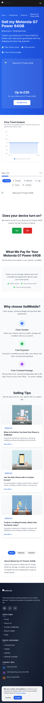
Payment (31, 553)
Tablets (7, 649)
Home (4, 15)
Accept (17, 697)
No (28, 231)
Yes (16, 231)
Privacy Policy (21, 693)
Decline (8, 697)
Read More (8, 444)
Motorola (24, 15)
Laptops (7, 653)
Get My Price (22, 103)
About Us (8, 623)
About (12, 553)
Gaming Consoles (11, 657)
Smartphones (13, 15)
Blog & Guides (9, 631)
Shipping (21, 553)
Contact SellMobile (11, 627)
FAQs (6, 635)
